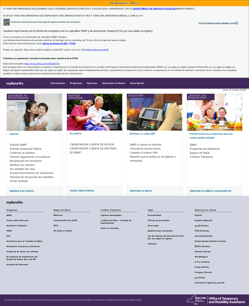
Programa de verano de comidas (22, 252)
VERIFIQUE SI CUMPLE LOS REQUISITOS (210, 191)
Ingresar (14, 134)
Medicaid (58, 215)
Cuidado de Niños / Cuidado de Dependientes (116, 221)
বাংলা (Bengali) (201, 257)
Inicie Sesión (137, 83)
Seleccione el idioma (113, 83)
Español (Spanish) (203, 220)
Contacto (152, 244)
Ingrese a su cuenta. (22, 191)
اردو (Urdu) (200, 278)
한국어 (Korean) (202, 246)
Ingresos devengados (111, 215)
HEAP (9, 231)
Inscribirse (75, 133)
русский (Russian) (203, 236)
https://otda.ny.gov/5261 (97, 50)
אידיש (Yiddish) (202, 262)
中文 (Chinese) (202, 231)
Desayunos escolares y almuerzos (23, 246)
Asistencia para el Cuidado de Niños (24, 241)
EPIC (56, 226)
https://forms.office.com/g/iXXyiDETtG (41, 64)
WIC (8, 236)
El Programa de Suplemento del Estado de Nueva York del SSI (22, 258)
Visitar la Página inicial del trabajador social (217, 23)
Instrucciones (57, 83)
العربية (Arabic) (202, 226)
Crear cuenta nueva (82, 190)
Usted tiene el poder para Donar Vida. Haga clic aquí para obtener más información (45, 22)
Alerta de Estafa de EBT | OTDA (59, 43)
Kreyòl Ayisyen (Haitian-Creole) (210, 241)
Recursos (92, 83)
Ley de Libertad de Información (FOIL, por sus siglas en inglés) (166, 237)
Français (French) (203, 272)
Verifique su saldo (141, 191)
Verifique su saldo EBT (142, 134)
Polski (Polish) (202, 267)
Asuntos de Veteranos (17, 265)
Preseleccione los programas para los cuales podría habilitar (211, 136)
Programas (76, 83)
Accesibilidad (154, 215)
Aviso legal (153, 226)
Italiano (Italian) (203, 252)
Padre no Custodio (110, 228)
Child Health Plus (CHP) (65, 220)
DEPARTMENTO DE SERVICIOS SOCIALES (154, 8)
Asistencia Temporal (16, 226)
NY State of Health (63, 231)
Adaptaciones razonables (160, 231)
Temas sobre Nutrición (17, 220)
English (198, 215)
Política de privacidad (158, 220)
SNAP (9, 215)
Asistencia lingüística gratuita (210, 283)
